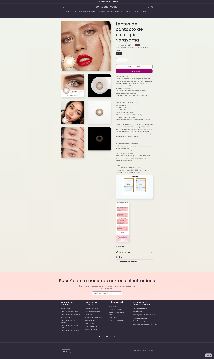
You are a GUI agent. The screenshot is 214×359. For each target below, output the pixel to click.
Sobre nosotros (113, 306)
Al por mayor (113, 317)
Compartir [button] (121, 247)
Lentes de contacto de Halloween (68, 321)
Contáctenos (89, 314)
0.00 (118, 53)
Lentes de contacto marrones (70, 314)
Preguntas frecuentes (92, 309)
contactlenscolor (138, 350)
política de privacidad (115, 309)
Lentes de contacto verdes (69, 311)
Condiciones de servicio (92, 311)
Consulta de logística (91, 329)
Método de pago (90, 320)
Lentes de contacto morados (70, 330)
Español (65, 351)
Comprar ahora (134, 71)
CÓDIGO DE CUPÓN (91, 326)
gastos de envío (122, 47)
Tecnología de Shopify (147, 350)
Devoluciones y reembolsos (93, 317)
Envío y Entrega (90, 323)
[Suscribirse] (120, 293)
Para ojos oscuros (66, 317)
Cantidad (118, 57)
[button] (63, 7)
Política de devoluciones (116, 320)
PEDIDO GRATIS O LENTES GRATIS (116, 313)
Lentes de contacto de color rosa (70, 326)
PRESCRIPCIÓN (65, 309)
